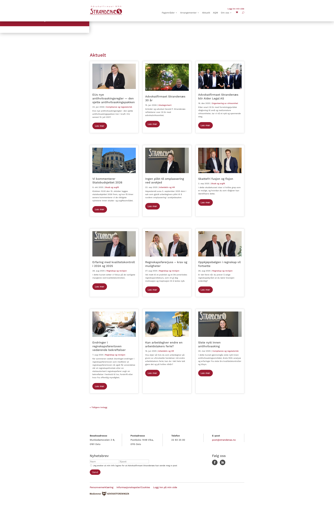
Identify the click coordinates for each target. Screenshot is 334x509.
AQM (215, 13)
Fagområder (168, 13)
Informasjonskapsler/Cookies (133, 487)
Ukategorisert (164, 105)
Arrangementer (188, 13)
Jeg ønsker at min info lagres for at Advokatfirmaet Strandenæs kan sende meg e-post (134, 465)
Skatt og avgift (112, 187)
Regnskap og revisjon (116, 271)
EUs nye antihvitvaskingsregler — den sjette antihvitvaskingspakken (113, 98)
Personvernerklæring (101, 487)
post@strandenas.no (224, 439)
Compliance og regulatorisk (119, 107)
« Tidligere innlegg (98, 407)
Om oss (225, 13)
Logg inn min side (236, 9)
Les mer (99, 125)
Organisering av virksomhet (225, 103)
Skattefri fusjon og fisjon (215, 178)
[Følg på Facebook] (214, 462)
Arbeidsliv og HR (167, 187)
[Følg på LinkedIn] (222, 462)
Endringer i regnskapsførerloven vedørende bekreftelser (109, 346)
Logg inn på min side (165, 487)
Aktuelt (206, 13)
